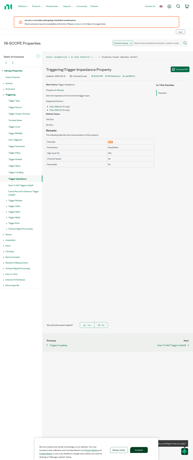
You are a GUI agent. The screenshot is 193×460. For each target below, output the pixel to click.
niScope (60, 89)
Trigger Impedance (17, 178)
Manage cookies (119, 449)
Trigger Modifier (15, 133)
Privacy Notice (91, 450)
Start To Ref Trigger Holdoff (20, 185)
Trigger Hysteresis (16, 146)
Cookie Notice (45, 453)
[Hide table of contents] (38, 56)
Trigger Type (14, 100)
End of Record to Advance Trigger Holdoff (23, 193)
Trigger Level (14, 126)
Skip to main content (11, 25)
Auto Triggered (15, 139)
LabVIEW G (130, 75)
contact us (78, 23)
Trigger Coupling (15, 172)
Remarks (162, 92)
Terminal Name (15, 120)
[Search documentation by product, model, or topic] (184, 43)
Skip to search (29, 25)
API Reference (114, 75)
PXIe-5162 (54, 109)
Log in (180, 31)
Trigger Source (15, 107)
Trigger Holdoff (15, 159)
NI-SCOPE (98, 75)
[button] (131, 43)
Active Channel (12, 77)
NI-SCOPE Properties (80, 57)
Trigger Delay (14, 152)
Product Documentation (56, 57)
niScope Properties (13, 70)
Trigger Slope (14, 165)
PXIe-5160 (54, 106)
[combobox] (146, 43)
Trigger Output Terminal (19, 113)
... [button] (95, 57)
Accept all (139, 449)
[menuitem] (23, 6)
